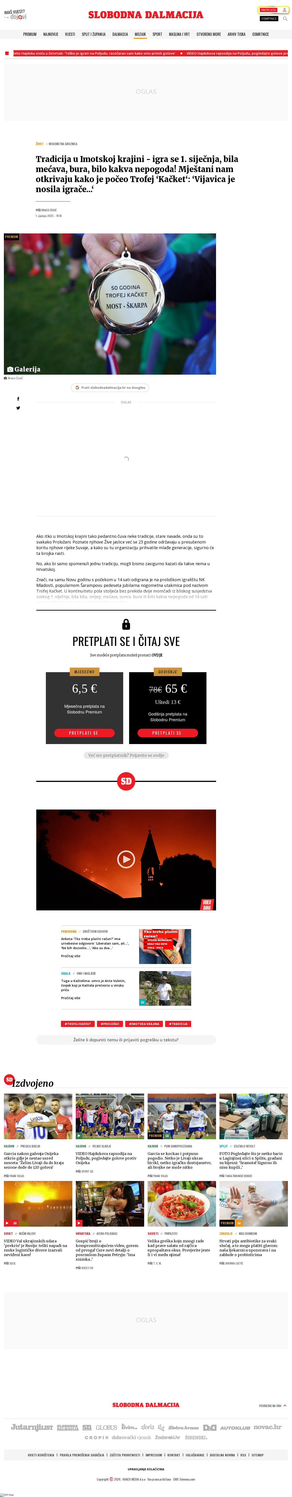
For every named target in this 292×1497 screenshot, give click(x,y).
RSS (243, 1455)
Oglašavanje (195, 1455)
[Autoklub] (235, 1427)
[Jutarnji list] (31, 1427)
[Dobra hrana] (184, 1427)
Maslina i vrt (179, 34)
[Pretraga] (285, 18)
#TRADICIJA (178, 1024)
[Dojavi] (15, 15)
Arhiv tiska (236, 34)
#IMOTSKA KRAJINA (144, 1024)
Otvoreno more (209, 34)
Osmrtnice (260, 34)
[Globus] (106, 1427)
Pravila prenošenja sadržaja (82, 1455)
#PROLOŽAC (110, 1024)
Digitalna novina (222, 1455)
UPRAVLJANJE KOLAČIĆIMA (146, 1469)
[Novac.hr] (268, 1427)
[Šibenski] (196, 1437)
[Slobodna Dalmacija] (146, 15)
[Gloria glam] (161, 1427)
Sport (157, 34)
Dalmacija (120, 34)
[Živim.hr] (129, 1427)
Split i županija (94, 34)
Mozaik (140, 34)
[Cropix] (96, 1437)
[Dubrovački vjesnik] (132, 1437)
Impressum (154, 1455)
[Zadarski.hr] (168, 1437)
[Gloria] (147, 1427)
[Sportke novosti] (87, 1427)
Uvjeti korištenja (41, 1455)
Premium (29, 34)
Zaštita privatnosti (125, 1455)
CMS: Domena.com (184, 1479)
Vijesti (70, 34)
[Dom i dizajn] (210, 1427)
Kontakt (173, 1455)
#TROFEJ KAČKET (78, 1024)
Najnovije (50, 34)
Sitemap (258, 1455)
